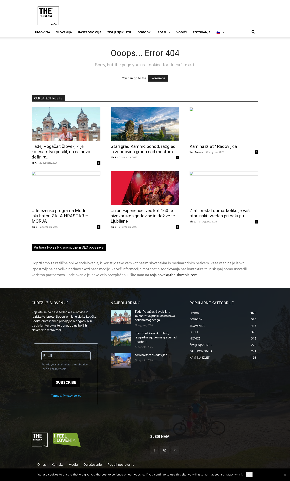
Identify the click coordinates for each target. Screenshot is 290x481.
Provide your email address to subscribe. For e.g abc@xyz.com (64, 367)
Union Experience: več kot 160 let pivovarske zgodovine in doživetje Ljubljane (143, 216)
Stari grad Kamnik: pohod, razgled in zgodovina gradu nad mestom (143, 149)
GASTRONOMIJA (89, 32)
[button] (253, 33)
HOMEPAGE (158, 78)
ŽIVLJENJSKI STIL (119, 32)
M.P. (34, 162)
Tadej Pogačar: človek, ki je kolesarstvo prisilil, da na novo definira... (61, 152)
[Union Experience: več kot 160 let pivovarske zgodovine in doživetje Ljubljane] (145, 188)
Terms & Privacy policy (66, 395)
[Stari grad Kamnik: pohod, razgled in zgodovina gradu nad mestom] (145, 124)
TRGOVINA (42, 32)
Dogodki (145, 32)
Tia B (113, 157)
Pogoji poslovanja (121, 465)
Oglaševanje (92, 465)
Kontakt (57, 465)
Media (73, 465)
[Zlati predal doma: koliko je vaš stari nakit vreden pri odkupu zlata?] (224, 188)
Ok (249, 474)
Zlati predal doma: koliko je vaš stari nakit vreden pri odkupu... (220, 213)
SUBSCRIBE (66, 382)
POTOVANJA (202, 32)
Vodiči (181, 32)
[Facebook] (154, 450)
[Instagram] (164, 450)
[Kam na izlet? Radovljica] (224, 124)
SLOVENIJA (64, 32)
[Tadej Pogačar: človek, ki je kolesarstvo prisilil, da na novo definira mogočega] (66, 124)
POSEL (162, 32)
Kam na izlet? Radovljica (213, 146)
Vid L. (193, 221)
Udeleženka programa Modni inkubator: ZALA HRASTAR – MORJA (60, 216)
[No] (285, 475)
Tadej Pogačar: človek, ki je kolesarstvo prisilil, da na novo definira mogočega (155, 316)
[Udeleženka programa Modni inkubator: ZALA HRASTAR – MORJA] (66, 188)
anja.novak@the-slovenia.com (173, 275)
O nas (41, 465)
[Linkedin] (175, 450)
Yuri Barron (196, 152)
